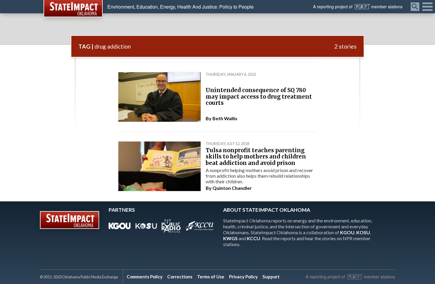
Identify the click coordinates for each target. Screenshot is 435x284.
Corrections (179, 276)
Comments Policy (144, 276)
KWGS (230, 238)
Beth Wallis (224, 118)
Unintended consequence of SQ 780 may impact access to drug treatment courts (259, 96)
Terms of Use (210, 276)
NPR (362, 6)
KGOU (347, 232)
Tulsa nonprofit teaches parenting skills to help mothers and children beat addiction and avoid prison (256, 156)
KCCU (253, 238)
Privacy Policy (243, 276)
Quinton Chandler (232, 188)
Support (271, 276)
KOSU (363, 232)
